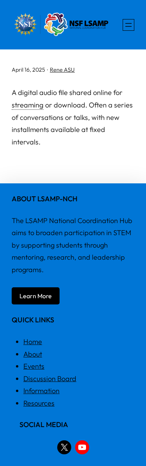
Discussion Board (49, 378)
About (32, 354)
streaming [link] (28, 104)
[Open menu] (128, 25)
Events (33, 366)
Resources (39, 403)
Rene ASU (62, 69)
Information (41, 390)
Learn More (35, 296)
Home (32, 341)
